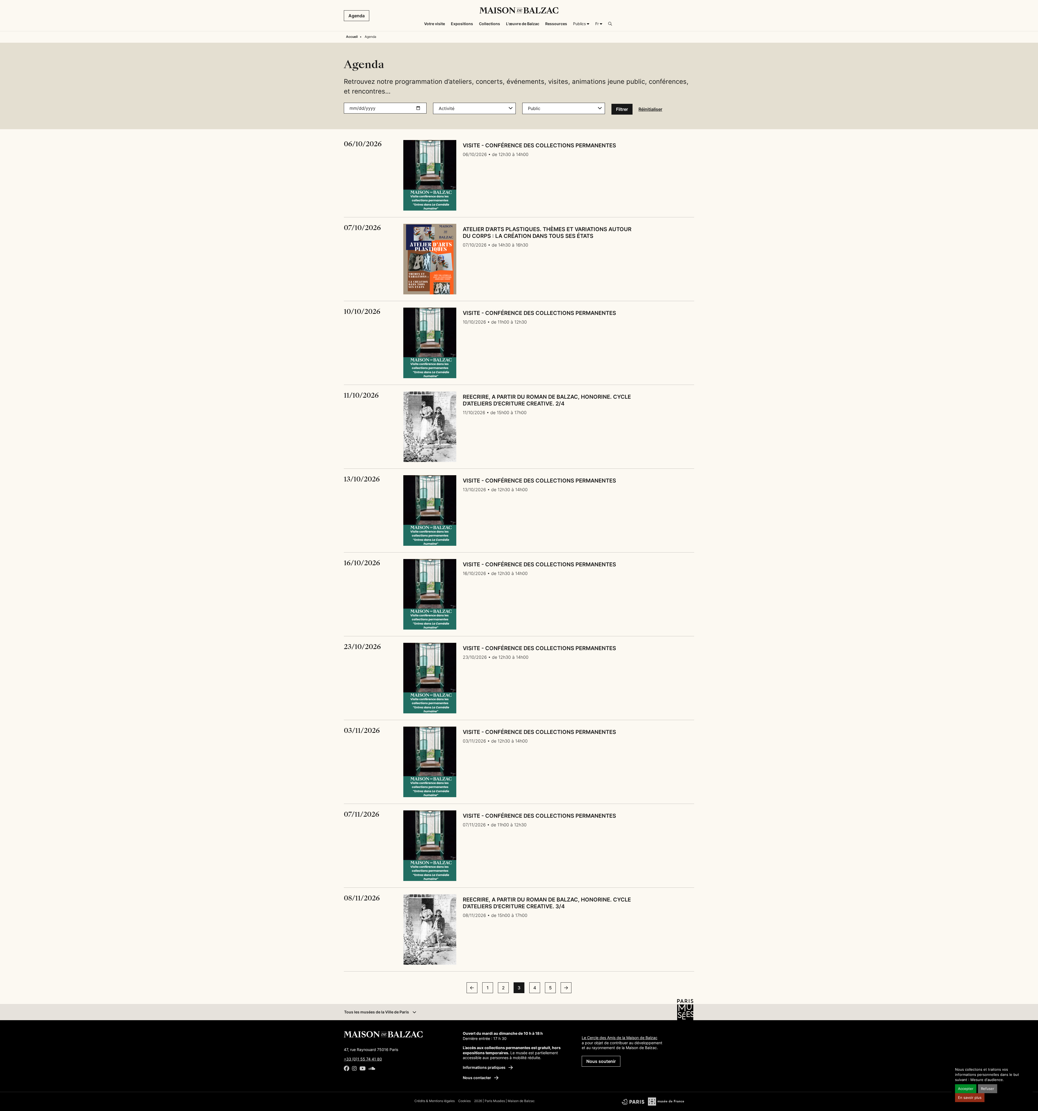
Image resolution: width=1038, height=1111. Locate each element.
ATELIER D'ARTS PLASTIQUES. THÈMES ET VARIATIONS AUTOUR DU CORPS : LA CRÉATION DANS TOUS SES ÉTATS (547, 232)
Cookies (464, 1101)
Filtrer (622, 109)
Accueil (352, 37)
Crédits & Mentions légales (434, 1101)
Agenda (356, 15)
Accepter (965, 1089)
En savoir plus (970, 1098)
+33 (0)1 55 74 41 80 (363, 1059)
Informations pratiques (484, 1067)
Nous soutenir (601, 1061)
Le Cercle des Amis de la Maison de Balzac (619, 1037)
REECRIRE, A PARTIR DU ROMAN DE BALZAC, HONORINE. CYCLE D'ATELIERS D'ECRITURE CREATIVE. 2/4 (547, 400)
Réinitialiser (650, 109)
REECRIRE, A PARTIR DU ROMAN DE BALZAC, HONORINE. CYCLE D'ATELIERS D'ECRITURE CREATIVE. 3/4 (547, 903)
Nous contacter (477, 1077)
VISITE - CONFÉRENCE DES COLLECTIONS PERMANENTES (539, 145)
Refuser (987, 1089)
